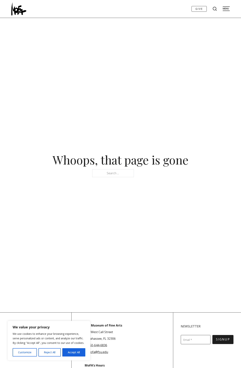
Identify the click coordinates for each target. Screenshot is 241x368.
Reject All (49, 352)
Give (199, 9)
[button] (122, 354)
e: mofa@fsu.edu (96, 352)
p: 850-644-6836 (96, 345)
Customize (24, 352)
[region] (49, 340)
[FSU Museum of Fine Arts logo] (18, 8)
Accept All (74, 352)
